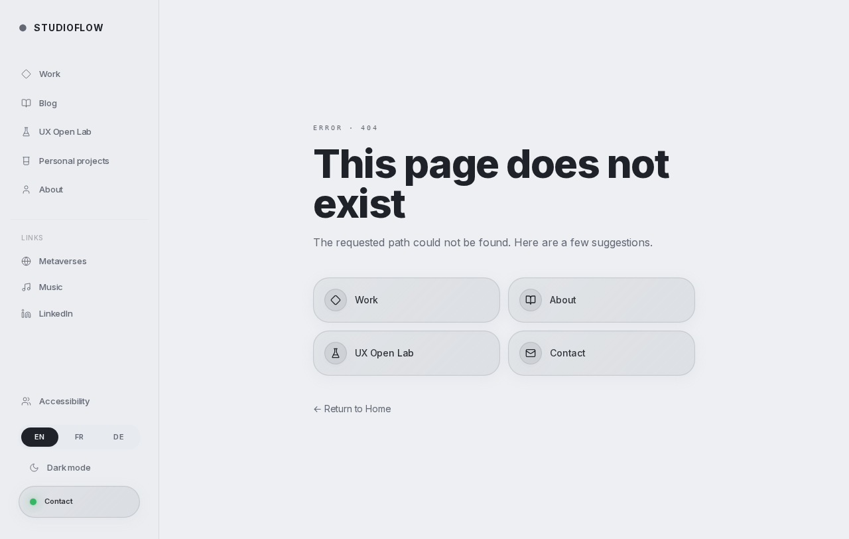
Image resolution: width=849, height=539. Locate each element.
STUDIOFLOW (61, 27)
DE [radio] (118, 436)
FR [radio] (79, 436)
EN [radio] (39, 436)
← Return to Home (352, 408)
